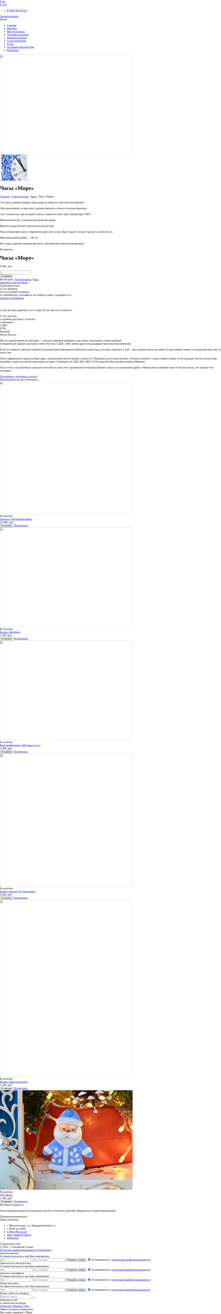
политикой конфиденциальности (131, 1259)
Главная (11, 25)
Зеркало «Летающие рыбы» (16, 519)
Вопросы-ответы (17, 37)
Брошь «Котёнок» (10, 632)
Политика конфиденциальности (19, 1250)
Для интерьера (19, 196)
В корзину (6, 276)
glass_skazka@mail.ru (19, 1234)
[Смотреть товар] (66, 512)
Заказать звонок (9, 16)
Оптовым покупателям (20, 47)
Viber (26, 1306)
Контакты (12, 50)
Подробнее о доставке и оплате (18, 376)
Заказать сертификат (12, 298)
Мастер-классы (16, 31)
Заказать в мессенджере (14, 282)
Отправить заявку (76, 1260)
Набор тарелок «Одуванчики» (18, 891)
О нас (10, 43)
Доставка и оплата (18, 34)
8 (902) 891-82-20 (17, 10)
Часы (34, 196)
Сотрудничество (16, 40)
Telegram (17, 1306)
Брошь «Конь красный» (14, 1081)
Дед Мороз (6, 1194)
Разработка (45, 1250)
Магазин (12, 28)
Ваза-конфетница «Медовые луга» (20, 745)
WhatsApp (13, 1237)
